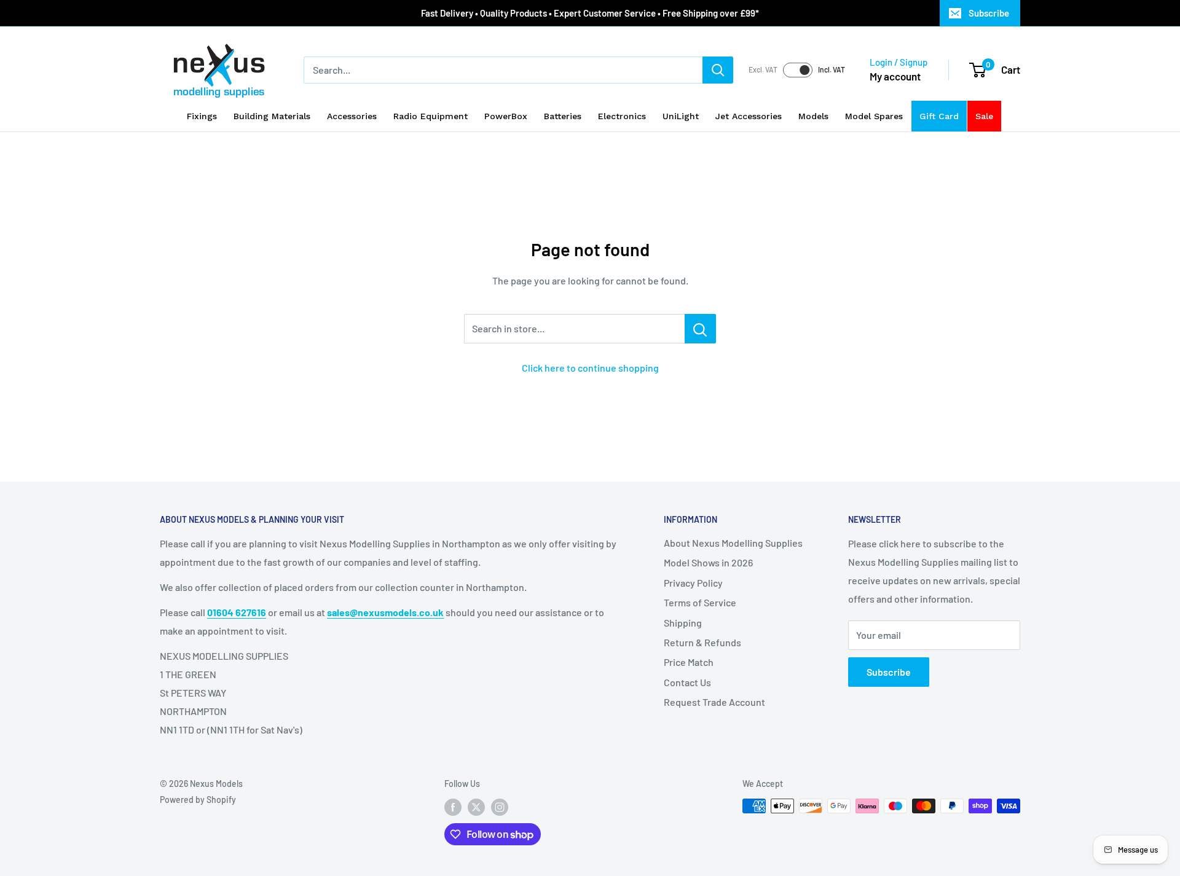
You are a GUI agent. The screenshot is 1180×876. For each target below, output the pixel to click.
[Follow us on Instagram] (499, 807)
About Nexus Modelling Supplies (733, 543)
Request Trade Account (714, 702)
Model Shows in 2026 (708, 562)
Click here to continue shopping (590, 367)
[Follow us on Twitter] (476, 807)
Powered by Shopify (198, 799)
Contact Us (687, 682)
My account (895, 76)
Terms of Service (700, 602)
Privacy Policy (693, 583)
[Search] (717, 70)
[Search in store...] (700, 328)
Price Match (689, 662)
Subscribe (989, 12)
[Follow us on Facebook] (453, 807)
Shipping (683, 622)
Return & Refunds (702, 642)
